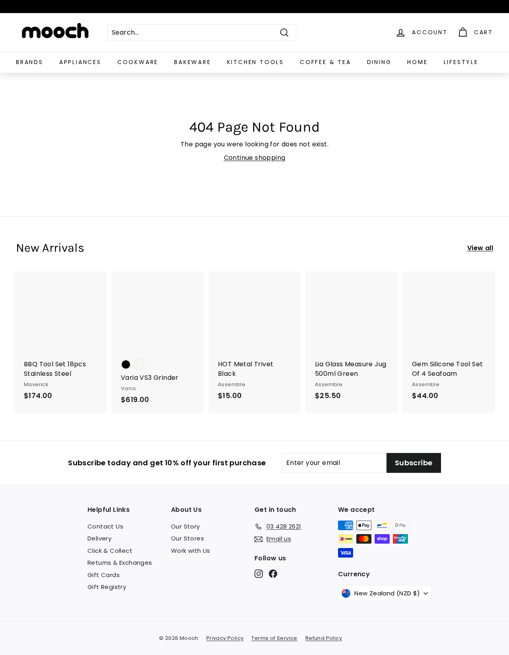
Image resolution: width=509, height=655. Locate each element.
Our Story (185, 526)
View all (480, 248)
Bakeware (192, 62)
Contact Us (105, 526)
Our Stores (187, 538)
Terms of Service (274, 638)
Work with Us (190, 550)
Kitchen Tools (255, 62)
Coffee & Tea (325, 62)
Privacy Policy (225, 638)
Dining (379, 62)
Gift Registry (106, 587)
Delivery (99, 538)
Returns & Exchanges (119, 562)
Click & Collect (109, 550)
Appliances (80, 62)
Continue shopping (255, 157)
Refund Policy (323, 638)
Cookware (137, 62)
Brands (29, 62)
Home (417, 62)
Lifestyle (461, 62)
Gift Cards (103, 575)
